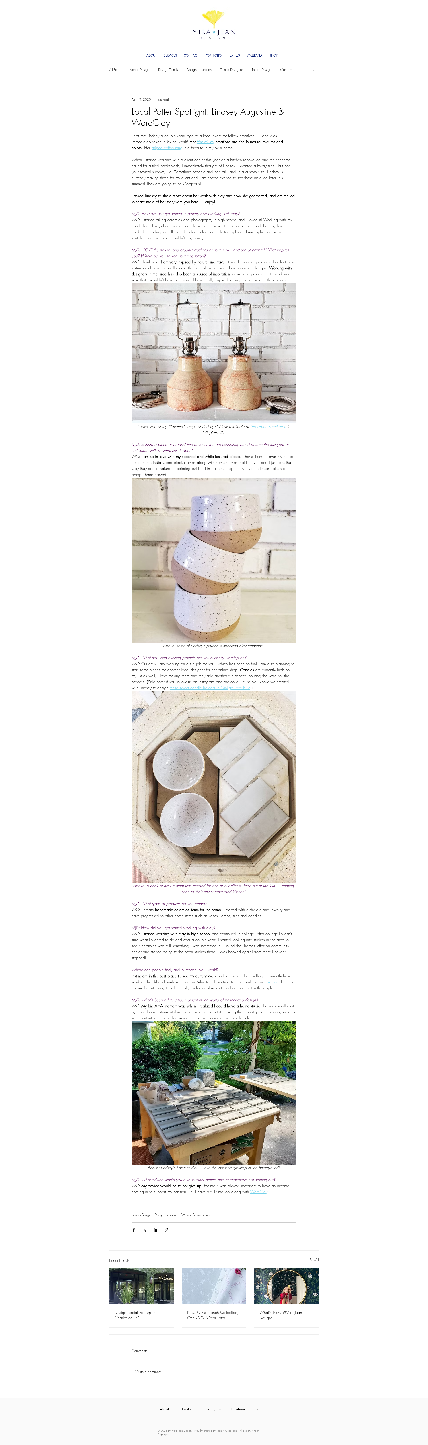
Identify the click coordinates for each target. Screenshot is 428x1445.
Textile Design (261, 69)
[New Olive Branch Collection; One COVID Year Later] (214, 1286)
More (284, 69)
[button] (313, 69)
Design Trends (168, 69)
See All (314, 1260)
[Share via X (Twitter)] (144, 1230)
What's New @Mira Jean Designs (280, 1315)
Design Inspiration (199, 69)
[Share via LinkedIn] (155, 1230)
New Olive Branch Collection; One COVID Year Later (212, 1315)
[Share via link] (166, 1230)
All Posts (114, 69)
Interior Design (139, 69)
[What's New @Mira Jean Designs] (286, 1286)
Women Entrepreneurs (195, 1215)
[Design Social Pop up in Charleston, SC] (141, 1286)
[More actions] (293, 99)
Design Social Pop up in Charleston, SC (135, 1315)
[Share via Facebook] (134, 1230)
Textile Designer (231, 69)
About (164, 1409)
